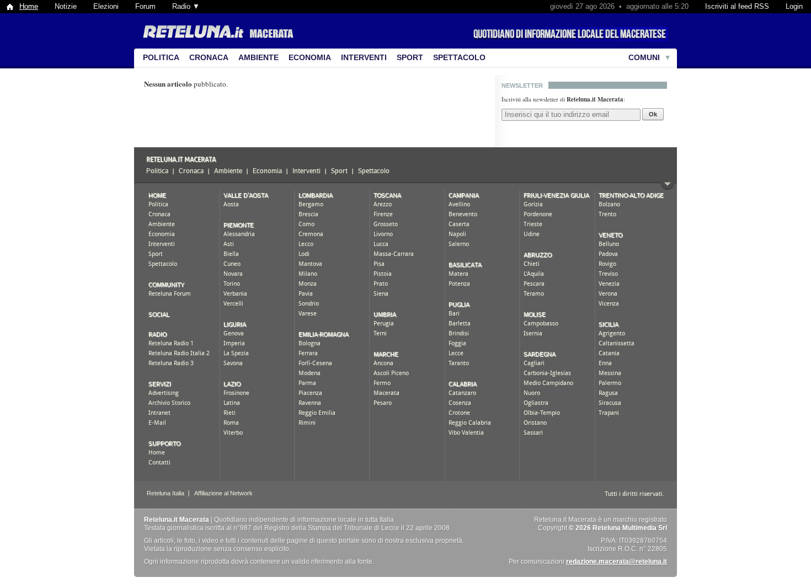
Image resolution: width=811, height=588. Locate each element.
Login (794, 6)
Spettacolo (459, 57)
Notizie (66, 6)
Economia (310, 57)
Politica (161, 57)
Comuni (644, 57)
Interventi (364, 57)
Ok (653, 114)
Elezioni (106, 6)
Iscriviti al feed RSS (737, 6)
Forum (145, 6)
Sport (410, 57)
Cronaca (208, 57)
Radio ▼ (186, 6)
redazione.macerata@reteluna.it (616, 561)
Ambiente (258, 57)
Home (28, 6)
